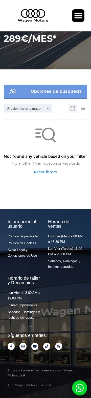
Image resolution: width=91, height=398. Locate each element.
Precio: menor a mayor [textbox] (24, 108)
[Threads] (58, 346)
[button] (78, 15)
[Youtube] (34, 346)
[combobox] (28, 108)
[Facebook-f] (11, 346)
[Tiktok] (46, 346)
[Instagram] (23, 346)
